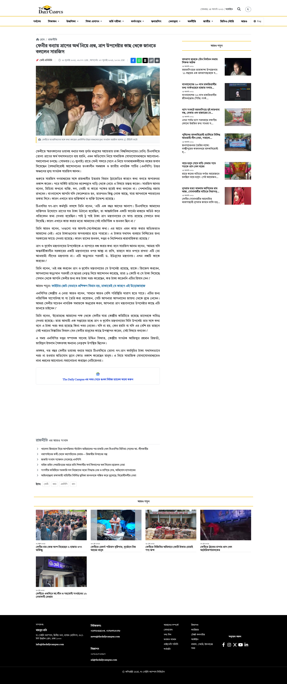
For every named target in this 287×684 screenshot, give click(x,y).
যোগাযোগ (168, 630)
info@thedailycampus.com (50, 644)
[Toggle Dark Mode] (248, 9)
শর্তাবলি (167, 649)
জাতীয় (207, 21)
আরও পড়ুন (217, 46)
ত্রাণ (73, 484)
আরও (244, 21)
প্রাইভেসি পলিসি (171, 644)
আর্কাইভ (229, 9)
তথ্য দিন (167, 634)
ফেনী (46, 484)
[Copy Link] (151, 60)
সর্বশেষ (37, 21)
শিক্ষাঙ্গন (52, 21)
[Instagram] (229, 645)
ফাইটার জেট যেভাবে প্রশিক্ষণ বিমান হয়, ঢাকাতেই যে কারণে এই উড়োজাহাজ (98, 286)
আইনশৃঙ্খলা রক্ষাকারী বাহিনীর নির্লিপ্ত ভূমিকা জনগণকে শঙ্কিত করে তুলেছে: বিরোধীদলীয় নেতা (88, 475)
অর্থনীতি (192, 21)
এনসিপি (64, 484)
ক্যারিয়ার (195, 630)
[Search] (239, 9)
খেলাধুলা (173, 21)
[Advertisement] (98, 411)
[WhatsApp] (139, 60)
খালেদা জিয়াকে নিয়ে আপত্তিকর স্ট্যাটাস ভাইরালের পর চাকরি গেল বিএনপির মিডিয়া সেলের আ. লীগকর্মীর (94, 449)
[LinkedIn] (246, 645)
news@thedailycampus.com (105, 636)
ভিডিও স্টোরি (227, 21)
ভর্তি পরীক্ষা (115, 21)
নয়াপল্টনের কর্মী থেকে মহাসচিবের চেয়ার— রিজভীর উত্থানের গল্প (74, 454)
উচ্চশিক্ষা (71, 21)
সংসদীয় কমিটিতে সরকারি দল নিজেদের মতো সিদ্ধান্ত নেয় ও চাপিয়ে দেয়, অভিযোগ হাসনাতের (88, 470)
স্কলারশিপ (156, 21)
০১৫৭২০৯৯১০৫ (98, 631)
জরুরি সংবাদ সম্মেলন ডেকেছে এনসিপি (61, 459)
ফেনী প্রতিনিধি (46, 60)
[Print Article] (157, 60)
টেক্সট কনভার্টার (198, 634)
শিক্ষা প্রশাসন (93, 21)
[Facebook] (133, 60)
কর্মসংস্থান (136, 21)
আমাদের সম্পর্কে (171, 625)
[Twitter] (145, 60)
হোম (42, 39)
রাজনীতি (52, 39)
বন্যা (54, 484)
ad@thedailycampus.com (104, 660)
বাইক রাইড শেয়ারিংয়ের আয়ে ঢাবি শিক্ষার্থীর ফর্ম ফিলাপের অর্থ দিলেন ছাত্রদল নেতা (83, 465)
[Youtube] (240, 645)
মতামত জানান (170, 639)
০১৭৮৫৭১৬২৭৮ (113, 631)
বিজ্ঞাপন (194, 625)
